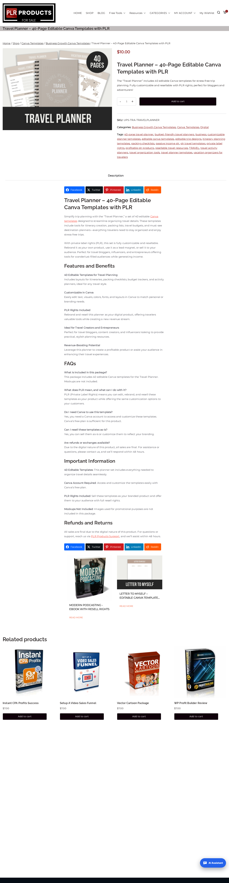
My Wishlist (207, 13)
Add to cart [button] (25, 716)
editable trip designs (188, 138)
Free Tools (115, 13)
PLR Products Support (105, 536)
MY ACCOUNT (183, 13)
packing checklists (143, 143)
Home (7, 43)
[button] (123, 13)
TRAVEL (194, 148)
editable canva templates (158, 138)
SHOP (90, 13)
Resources (135, 13)
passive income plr (167, 143)
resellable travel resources (171, 148)
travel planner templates (176, 152)
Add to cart (178, 101)
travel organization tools (144, 152)
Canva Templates (32, 43)
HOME (78, 13)
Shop (16, 43)
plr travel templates (193, 143)
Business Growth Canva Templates (68, 43)
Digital (204, 127)
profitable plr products (140, 148)
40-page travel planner (138, 134)
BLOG (101, 13)
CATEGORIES (158, 13)
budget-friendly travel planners (174, 134)
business (200, 134)
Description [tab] (116, 175)
